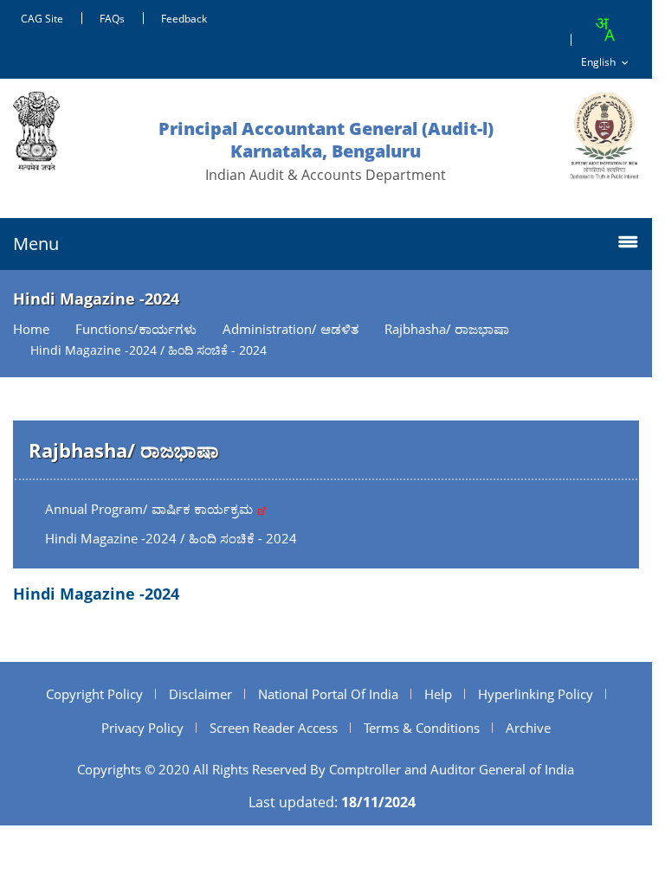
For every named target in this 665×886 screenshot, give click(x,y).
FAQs (112, 18)
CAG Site (42, 18)
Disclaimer (200, 694)
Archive (528, 727)
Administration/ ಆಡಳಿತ (290, 329)
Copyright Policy (94, 694)
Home (31, 329)
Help (438, 694)
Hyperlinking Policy (535, 694)
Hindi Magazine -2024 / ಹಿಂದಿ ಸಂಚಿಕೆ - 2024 (171, 538)
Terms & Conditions (422, 727)
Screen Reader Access (274, 727)
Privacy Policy (142, 727)
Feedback (184, 18)
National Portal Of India (328, 694)
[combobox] (604, 29)
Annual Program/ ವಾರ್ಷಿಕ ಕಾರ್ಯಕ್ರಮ (150, 508)
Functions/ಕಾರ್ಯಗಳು (136, 329)
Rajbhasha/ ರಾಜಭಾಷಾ (446, 329)
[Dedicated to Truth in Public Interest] (604, 135)
